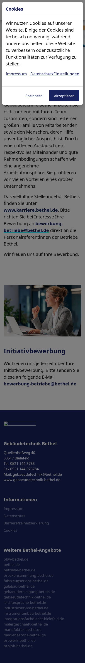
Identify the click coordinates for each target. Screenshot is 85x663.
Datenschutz (41, 73)
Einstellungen (66, 73)
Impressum (16, 73)
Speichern (34, 95)
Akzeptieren (64, 95)
